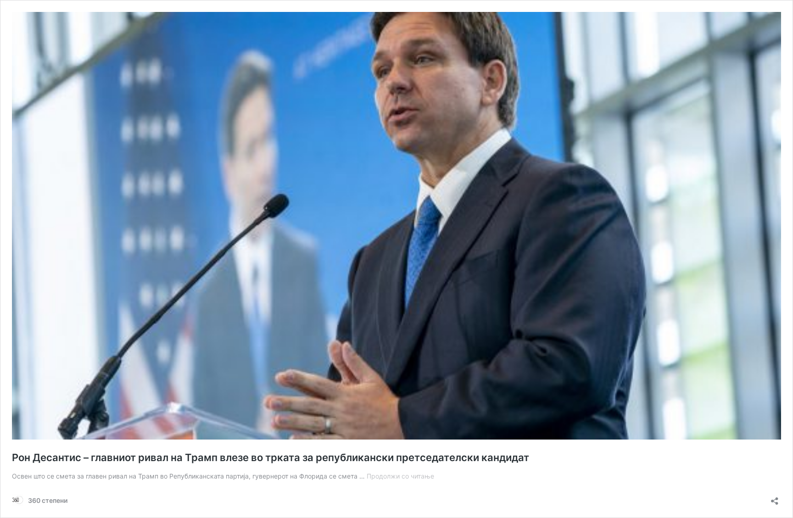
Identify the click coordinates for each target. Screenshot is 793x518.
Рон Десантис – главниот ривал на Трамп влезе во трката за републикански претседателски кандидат (270, 457)
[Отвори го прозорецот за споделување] (774, 498)
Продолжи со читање (400, 476)
